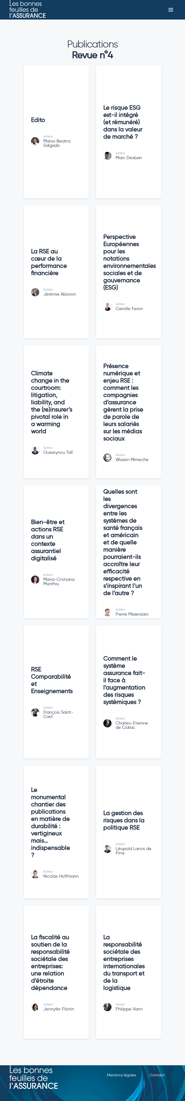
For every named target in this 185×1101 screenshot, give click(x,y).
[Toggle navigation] (171, 9)
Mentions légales (121, 1075)
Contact (157, 1075)
